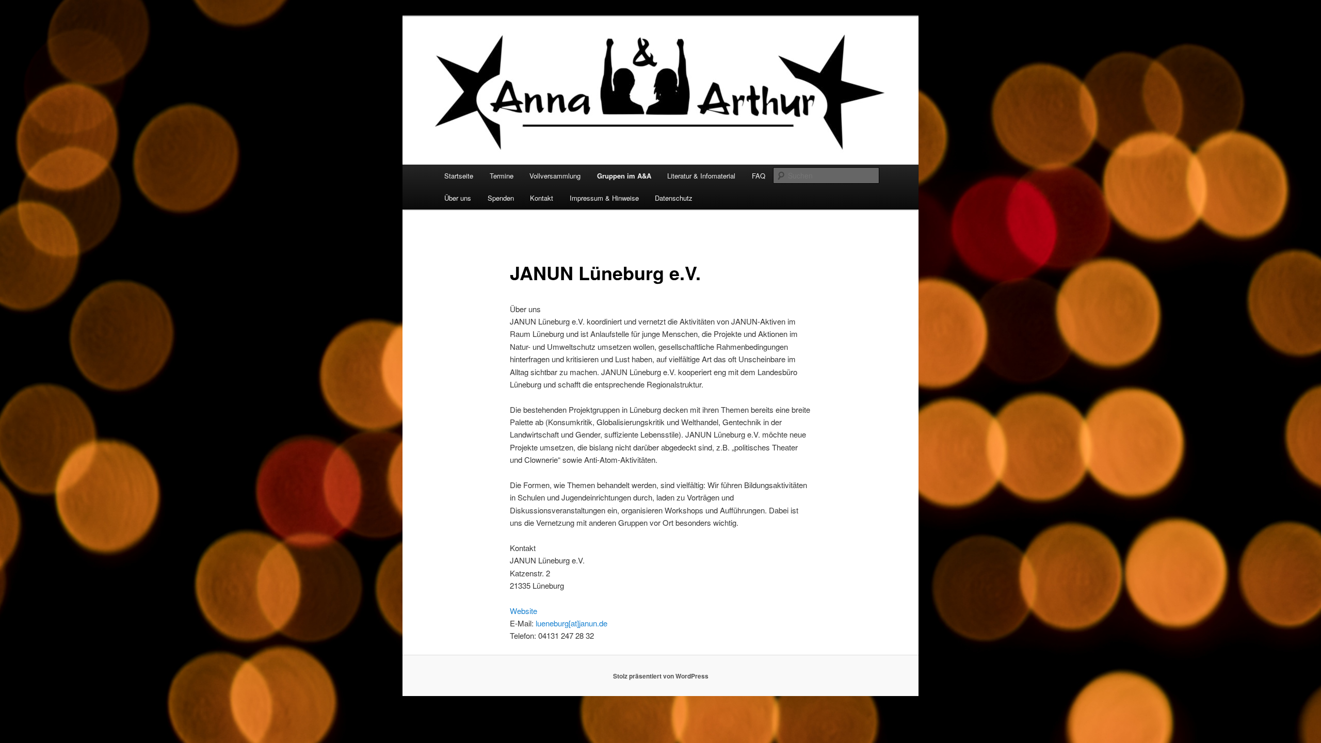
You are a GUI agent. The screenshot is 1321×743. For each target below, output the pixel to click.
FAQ (758, 176)
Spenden (501, 198)
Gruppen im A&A (624, 176)
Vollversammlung (555, 176)
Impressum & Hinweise (604, 198)
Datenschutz (673, 198)
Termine (501, 176)
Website (523, 610)
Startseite (458, 176)
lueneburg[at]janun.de (571, 623)
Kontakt (541, 198)
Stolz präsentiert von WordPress (660, 676)
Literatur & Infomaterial (701, 176)
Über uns (457, 198)
